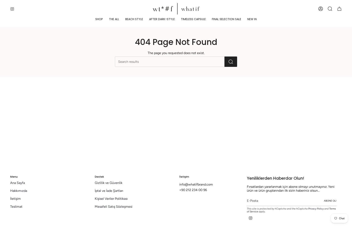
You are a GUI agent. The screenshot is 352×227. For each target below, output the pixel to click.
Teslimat (16, 207)
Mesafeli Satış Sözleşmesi (113, 207)
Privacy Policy (316, 208)
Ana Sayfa (17, 183)
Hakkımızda (18, 191)
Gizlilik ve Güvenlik (108, 183)
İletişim (15, 199)
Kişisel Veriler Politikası (111, 199)
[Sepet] (339, 8)
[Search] (230, 61)
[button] (99, 19)
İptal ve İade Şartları (109, 191)
